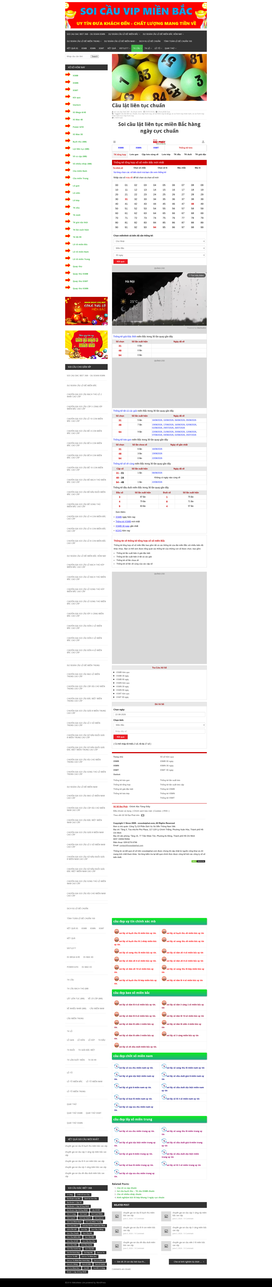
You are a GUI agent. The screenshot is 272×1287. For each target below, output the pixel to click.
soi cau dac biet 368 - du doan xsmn (128, 112)
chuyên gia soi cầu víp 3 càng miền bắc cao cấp (190, 1228)
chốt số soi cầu (83, 1195)
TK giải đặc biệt (80, 222)
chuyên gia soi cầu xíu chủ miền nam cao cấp (86, 894)
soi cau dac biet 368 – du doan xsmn (86, 34)
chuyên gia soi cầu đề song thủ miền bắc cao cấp (83, 505)
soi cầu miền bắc (74, 1237)
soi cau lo (99, 1218)
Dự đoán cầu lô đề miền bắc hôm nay (162, 34)
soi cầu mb (87, 1233)
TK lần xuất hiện (81, 230)
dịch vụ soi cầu (91, 1199)
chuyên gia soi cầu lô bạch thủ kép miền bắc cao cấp (85, 566)
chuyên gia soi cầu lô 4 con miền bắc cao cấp (86, 517)
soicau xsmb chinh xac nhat (94, 1226)
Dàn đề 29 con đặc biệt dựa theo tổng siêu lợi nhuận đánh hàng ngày (133, 1262)
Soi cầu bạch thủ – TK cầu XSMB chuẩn (135, 1191)
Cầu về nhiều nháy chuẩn (129, 1194)
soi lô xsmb (100, 1264)
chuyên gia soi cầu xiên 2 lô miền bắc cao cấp (84, 627)
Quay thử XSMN (80, 288)
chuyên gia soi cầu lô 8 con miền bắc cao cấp (139, 1228)
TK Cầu (136, 48)
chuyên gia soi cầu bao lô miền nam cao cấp (86, 797)
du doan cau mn (73, 1199)
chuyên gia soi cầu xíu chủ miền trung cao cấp (84, 760)
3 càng (70, 1195)
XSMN (92, 48)
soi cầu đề (89, 1249)
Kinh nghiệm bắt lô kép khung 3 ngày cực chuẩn (140, 1197)
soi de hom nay (73, 1253)
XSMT (101, 48)
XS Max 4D (78, 119)
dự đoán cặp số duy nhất (77, 1210)
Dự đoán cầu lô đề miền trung (83, 41)
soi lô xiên (86, 1264)
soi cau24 (71, 1218)
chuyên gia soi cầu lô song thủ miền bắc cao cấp (86, 602)
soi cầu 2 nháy (97, 1229)
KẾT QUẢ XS (72, 48)
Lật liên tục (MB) (81, 149)
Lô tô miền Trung (81, 259)
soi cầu (84, 1229)
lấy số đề (96, 1210)
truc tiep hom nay (145, 114)
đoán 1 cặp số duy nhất (76, 1272)
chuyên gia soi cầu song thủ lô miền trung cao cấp (86, 773)
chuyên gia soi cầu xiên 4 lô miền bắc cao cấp (84, 651)
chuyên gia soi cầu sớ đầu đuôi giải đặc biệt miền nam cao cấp (86, 870)
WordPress (101, 1282)
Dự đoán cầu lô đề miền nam (119, 41)
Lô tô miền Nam (81, 252)
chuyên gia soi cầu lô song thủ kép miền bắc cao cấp (85, 590)
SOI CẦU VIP (72, 1229)
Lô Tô (157, 48)
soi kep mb (88, 1253)
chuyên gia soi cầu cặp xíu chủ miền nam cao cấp (86, 809)
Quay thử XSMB (80, 274)
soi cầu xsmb (86, 1245)
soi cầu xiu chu (89, 1241)
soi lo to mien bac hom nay (78, 1260)
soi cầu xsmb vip (74, 1249)
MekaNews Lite (78, 1282)
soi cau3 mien (97, 1214)
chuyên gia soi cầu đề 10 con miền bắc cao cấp (85, 468)
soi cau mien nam (74, 1222)
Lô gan (76, 186)
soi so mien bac (73, 1268)
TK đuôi (76, 215)
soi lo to (101, 1253)
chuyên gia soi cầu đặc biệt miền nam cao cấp (84, 821)
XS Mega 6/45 (79, 112)
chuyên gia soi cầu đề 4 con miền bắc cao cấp (84, 432)
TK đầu (76, 208)
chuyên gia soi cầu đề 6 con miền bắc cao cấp (84, 444)
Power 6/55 (78, 127)
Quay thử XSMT (80, 281)
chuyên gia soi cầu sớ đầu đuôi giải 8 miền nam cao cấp (86, 858)
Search (95, 56)
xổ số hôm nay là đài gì (162, 114)
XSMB (84, 48)
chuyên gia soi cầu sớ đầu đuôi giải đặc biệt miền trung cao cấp (86, 748)
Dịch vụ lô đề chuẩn (149, 41)
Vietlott (123, 48)
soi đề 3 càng (99, 1268)
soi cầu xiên (72, 1245)
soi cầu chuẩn (73, 1233)
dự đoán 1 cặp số (74, 1202)
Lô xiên (76, 193)
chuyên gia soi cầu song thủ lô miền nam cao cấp (86, 882)
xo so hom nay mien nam (182, 114)
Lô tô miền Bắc (80, 244)
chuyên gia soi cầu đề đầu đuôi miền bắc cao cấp (139, 1243)
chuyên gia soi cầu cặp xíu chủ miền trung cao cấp (86, 687)
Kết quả (112, 48)
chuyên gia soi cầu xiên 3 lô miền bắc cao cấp (189, 1243)
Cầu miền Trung (80, 178)
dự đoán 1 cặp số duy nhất (78, 1206)
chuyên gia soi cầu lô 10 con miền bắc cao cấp (85, 420)
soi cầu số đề (72, 1241)
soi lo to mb (72, 1256)
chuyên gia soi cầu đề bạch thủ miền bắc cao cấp (86, 481)
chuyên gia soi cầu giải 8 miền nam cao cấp (85, 833)
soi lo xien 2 (99, 1260)
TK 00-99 (77, 237)
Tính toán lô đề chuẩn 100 (178, 41)
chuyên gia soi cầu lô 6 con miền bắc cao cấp (86, 530)
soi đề (86, 1268)
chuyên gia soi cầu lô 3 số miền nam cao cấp (86, 845)
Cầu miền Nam (80, 171)
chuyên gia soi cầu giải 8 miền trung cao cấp (86, 712)
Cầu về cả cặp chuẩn (127, 1188)
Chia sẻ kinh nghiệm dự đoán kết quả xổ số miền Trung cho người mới (190, 1262)
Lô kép (76, 200)
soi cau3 (83, 1214)
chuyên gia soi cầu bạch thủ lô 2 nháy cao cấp (84, 395)
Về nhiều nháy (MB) (82, 164)
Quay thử (170, 48)
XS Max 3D (78, 134)
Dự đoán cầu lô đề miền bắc (123, 34)
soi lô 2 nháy (72, 1264)
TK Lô (147, 48)
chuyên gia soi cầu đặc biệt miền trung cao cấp (84, 699)
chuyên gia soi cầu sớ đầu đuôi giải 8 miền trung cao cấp (86, 736)
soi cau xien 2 (72, 1226)
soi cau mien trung (93, 1222)
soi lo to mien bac (89, 1256)
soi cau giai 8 (85, 1218)
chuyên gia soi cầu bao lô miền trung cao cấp (83, 675)
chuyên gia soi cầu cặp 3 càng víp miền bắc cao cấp (190, 1214)
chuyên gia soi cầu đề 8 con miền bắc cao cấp (84, 456)
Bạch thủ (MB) (80, 142)
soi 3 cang (71, 1214)
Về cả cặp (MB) (80, 156)
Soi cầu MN (89, 1237)
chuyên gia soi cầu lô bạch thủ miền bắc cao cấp (139, 1214)
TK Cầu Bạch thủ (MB (77, 988)
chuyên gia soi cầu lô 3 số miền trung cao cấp (83, 724)
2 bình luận (118, 118)
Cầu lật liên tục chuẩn (129, 114)
